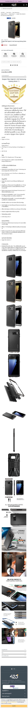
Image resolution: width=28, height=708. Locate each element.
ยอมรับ (14, 706)
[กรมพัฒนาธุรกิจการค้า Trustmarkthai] (14, 688)
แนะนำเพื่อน (13, 18)
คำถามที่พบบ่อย (5, 655)
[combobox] (14, 8)
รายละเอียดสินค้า (5, 75)
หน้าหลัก (3, 12)
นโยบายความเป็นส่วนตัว (12, 702)
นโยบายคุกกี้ (3, 702)
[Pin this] (17, 65)
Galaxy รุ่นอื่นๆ (4, 14)
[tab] (14, 75)
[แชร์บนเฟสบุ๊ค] (10, 65)
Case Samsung (15, 12)
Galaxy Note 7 (12, 14)
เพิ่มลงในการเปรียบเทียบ (16, 62)
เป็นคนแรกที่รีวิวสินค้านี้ (13, 45)
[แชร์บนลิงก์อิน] (15, 65)
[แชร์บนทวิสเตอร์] (13, 65)
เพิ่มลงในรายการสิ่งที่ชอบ (6, 62)
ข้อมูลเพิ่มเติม (4, 649)
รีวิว (2, 652)
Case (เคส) (8, 12)
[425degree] (14, 5)
